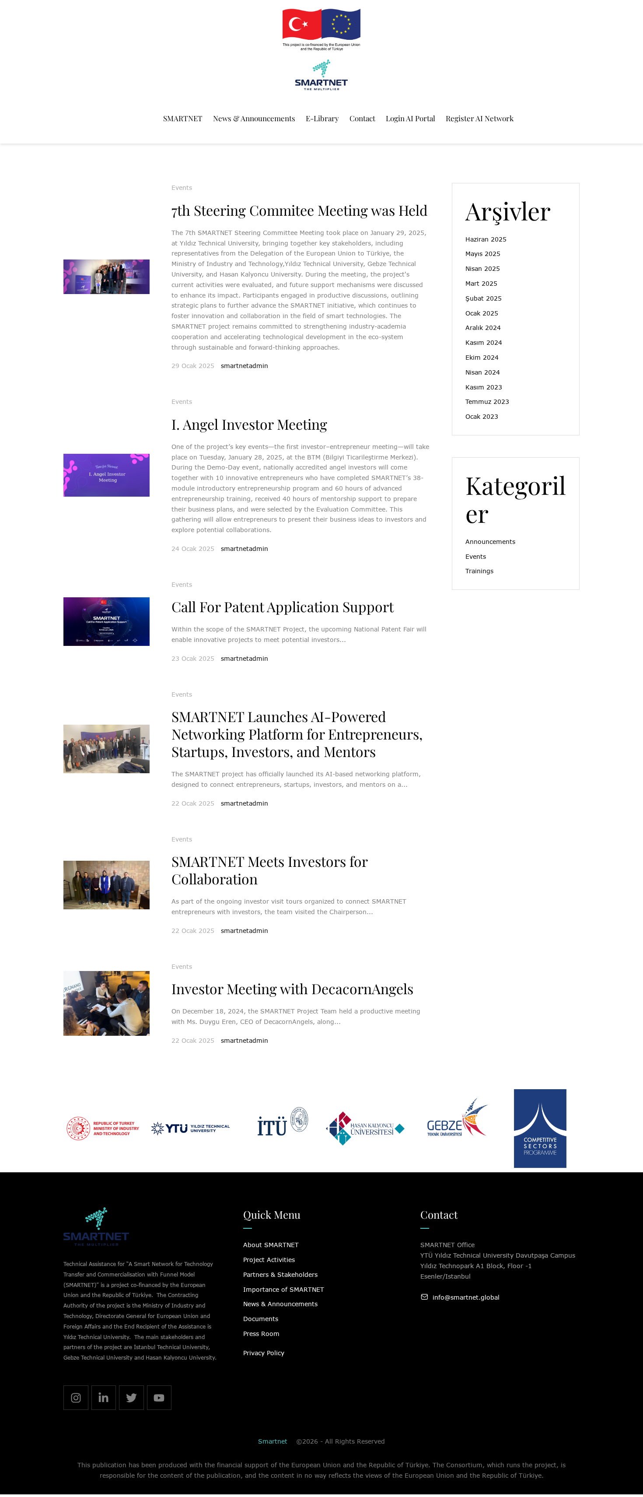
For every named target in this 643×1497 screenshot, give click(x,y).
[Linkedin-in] (103, 1397)
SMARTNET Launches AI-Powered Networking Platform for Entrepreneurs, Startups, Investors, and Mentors (297, 734)
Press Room (261, 1333)
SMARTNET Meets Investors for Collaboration (269, 870)
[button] (618, 1459)
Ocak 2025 (481, 313)
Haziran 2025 (486, 239)
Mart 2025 (481, 283)
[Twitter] (131, 1397)
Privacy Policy (263, 1353)
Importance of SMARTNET (283, 1289)
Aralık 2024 (483, 327)
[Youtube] (159, 1397)
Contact (439, 1214)
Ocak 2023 (481, 416)
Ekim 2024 (482, 357)
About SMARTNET (271, 1244)
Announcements (490, 541)
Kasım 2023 (483, 387)
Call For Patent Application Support (282, 606)
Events (181, 187)
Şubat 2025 (483, 298)
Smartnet (272, 1441)
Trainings (479, 571)
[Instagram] (75, 1397)
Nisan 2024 (482, 372)
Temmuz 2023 (487, 401)
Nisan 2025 (482, 268)
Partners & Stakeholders (280, 1274)
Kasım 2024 (483, 342)
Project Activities (269, 1259)
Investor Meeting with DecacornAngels (292, 988)
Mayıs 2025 (482, 253)
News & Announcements (280, 1304)
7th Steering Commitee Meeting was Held (299, 209)
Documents (260, 1318)
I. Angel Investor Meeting (249, 423)
